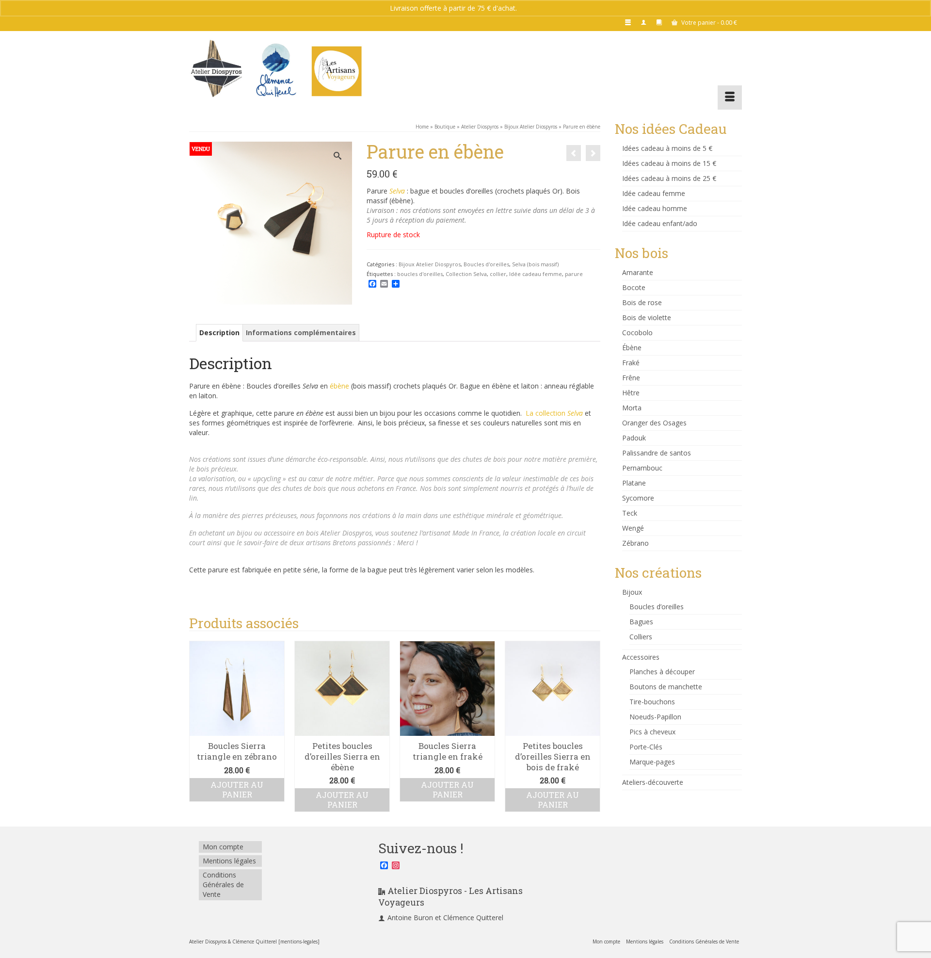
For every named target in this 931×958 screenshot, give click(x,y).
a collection (556, 413)
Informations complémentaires (301, 332)
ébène (338, 385)
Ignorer (530, 8)
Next (591, 726)
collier (498, 273)
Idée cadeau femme (535, 273)
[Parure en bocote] (573, 153)
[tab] (219, 332)
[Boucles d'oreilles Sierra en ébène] (593, 153)
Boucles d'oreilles (486, 264)
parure (574, 273)
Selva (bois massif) (535, 264)
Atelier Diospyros (346, 532)
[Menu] (730, 97)
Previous (197, 726)
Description (219, 332)
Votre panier (708, 22)
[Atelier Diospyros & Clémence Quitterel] (276, 70)
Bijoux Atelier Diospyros (430, 264)
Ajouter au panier (236, 800)
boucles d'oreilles (420, 273)
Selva (397, 190)
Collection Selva (466, 273)
